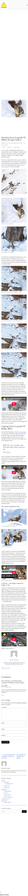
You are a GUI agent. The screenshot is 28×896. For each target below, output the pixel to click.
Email (3, 729)
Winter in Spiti (16, 147)
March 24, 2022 (8, 687)
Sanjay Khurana (10, 648)
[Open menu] (27, 5)
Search (24, 811)
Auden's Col (9, 783)
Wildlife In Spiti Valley (5, 668)
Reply (2, 695)
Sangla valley (6, 794)
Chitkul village (7, 791)
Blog (4, 147)
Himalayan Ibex (22, 553)
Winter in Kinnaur (7, 796)
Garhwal (5, 782)
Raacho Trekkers (4, 145)
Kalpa (5, 793)
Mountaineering (4, 798)
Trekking (5, 787)
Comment (4, 707)
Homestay (6, 785)
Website (3, 735)
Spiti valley (9, 147)
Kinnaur (3, 789)
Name (3, 723)
